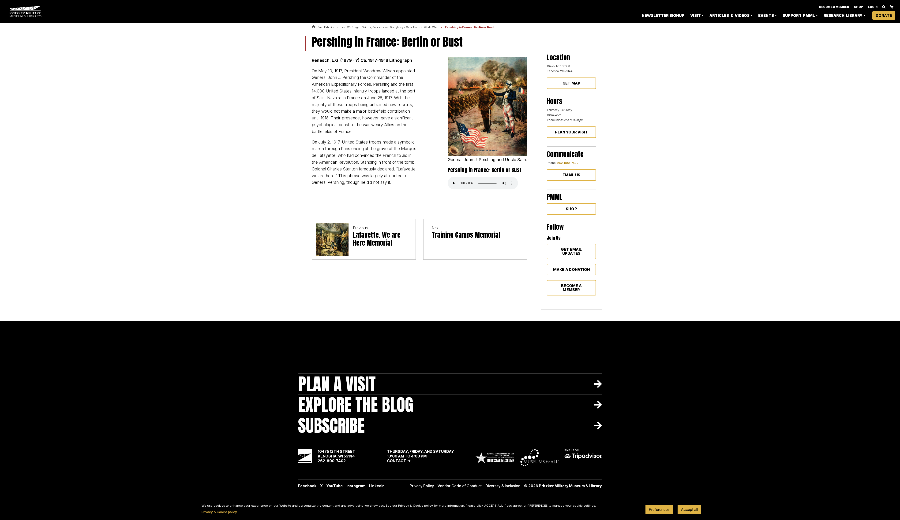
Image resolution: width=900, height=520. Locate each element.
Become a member (571, 287)
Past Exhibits (326, 27)
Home (313, 27)
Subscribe (331, 425)
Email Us (571, 175)
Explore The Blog (355, 404)
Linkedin (377, 485)
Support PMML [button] (799, 15)
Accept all (689, 509)
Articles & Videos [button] (729, 15)
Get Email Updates (571, 251)
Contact (396, 460)
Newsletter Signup (663, 15)
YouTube (334, 485)
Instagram (355, 485)
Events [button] (766, 15)
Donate (884, 15)
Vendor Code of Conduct (460, 485)
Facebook (307, 485)
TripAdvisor (583, 456)
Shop (858, 7)
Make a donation (571, 269)
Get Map (571, 83)
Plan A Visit (337, 383)
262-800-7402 (567, 163)
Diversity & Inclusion (502, 485)
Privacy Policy (422, 485)
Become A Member (834, 7)
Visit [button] (695, 15)
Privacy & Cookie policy (219, 512)
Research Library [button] (843, 15)
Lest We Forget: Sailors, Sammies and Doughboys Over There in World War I (389, 27)
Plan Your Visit (571, 132)
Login (873, 7)
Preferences (659, 509)
